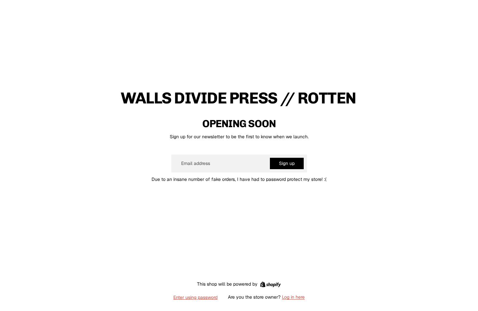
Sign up (287, 163)
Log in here (293, 297)
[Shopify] (270, 284)
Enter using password (195, 297)
